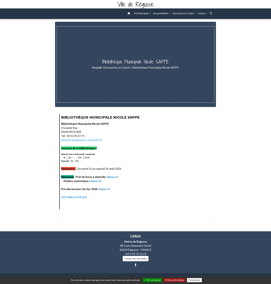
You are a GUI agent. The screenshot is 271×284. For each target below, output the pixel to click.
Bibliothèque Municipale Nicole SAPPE (155, 67)
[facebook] (135, 265)
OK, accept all (153, 280)
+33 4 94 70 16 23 (135, 253)
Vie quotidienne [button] (160, 13)
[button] (129, 13)
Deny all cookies (175, 280)
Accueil (96, 67)
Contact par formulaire (135, 258)
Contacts (135, 236)
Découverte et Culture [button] (183, 13)
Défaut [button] (201, 13)
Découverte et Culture (117, 67)
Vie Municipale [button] (141, 13)
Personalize (194, 280)
